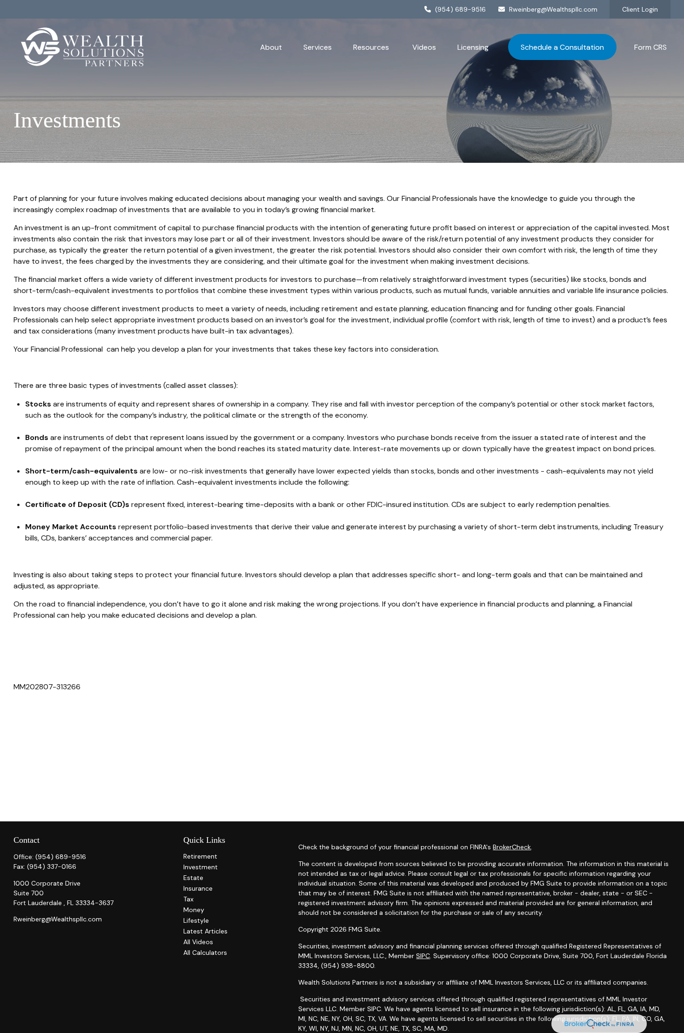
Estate (193, 877)
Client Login (640, 9)
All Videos (198, 942)
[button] (271, 47)
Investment (200, 867)
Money (193, 910)
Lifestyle (196, 920)
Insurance (198, 888)
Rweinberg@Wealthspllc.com (553, 9)
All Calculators (205, 952)
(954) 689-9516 (460, 9)
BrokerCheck (512, 847)
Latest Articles (205, 931)
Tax (188, 899)
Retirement (200, 856)
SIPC (423, 956)
